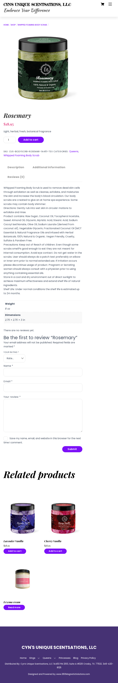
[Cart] (102, 4)
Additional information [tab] (49, 167)
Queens (73, 151)
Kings (32, 657)
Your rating (11, 352)
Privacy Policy (88, 657)
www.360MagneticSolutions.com (73, 674)
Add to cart (30, 139)
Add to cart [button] (15, 551)
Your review (12, 397)
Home (6, 25)
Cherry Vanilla (52, 541)
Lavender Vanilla (13, 541)
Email (8, 381)
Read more (14, 607)
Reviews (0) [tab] (16, 177)
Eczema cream (12, 602)
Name (8, 366)
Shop (13, 25)
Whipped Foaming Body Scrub (32, 25)
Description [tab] (16, 167)
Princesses (65, 657)
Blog (75, 657)
